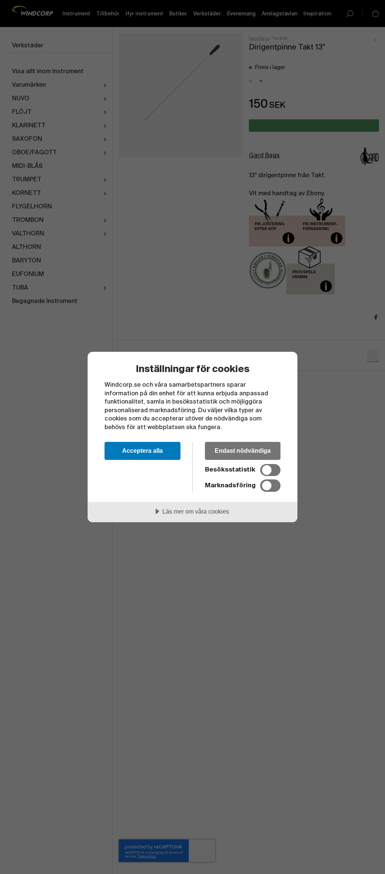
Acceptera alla (142, 450)
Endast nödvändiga (243, 450)
